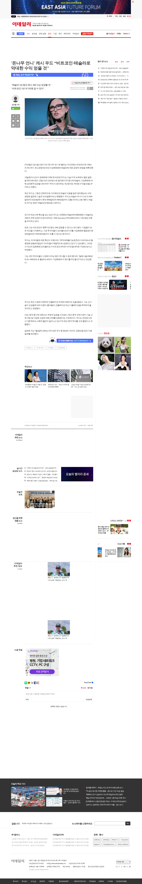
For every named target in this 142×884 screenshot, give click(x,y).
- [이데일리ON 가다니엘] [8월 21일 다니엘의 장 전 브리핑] (70, 845)
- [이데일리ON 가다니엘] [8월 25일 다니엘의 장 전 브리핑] (70, 839)
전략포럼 (106, 840)
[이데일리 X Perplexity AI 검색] (52, 75)
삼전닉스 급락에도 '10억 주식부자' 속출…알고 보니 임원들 (106, 805)
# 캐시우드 (40, 348)
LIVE (13, 16)
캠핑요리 (97, 844)
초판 (124, 16)
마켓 (119, 34)
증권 (49, 34)
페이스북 (13, 116)
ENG (110, 16)
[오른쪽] (53, 492)
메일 (13, 121)
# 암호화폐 (61, 348)
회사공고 (24, 881)
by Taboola (19, 440)
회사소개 (15, 881)
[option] (53, 16)
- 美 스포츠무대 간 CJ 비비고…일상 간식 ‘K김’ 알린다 (28, 845)
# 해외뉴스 (29, 348)
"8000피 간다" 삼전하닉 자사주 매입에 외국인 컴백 (103, 794)
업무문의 (42, 881)
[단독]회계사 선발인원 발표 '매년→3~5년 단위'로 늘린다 (105, 801)
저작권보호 (92, 881)
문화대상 (97, 840)
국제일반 (75, 34)
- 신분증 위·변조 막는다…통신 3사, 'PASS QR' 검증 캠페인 (29, 839)
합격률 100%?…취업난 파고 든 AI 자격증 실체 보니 (103, 788)
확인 (128, 823)
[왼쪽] (51, 492)
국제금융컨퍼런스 (109, 844)
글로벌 (34, 34)
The (126, 34)
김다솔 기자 (15, 105)
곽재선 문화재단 (123, 844)
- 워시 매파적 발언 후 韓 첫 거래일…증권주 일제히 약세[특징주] (30, 842)
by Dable (19, 523)
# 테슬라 (51, 348)
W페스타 (115, 840)
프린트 (18, 121)
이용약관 (51, 881)
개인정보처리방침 (121, 881)
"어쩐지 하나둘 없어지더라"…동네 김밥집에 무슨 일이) (43, 468)
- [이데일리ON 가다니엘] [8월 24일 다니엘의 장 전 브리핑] (70, 842)
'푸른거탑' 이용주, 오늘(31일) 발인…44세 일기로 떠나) (43, 481)
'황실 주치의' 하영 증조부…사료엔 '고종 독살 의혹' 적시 (105, 798)
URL (18, 125)
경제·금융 (42, 34)
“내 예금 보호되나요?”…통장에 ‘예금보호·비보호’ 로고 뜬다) (44, 477)
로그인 (129, 16)
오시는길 (33, 881)
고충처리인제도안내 (80, 881)
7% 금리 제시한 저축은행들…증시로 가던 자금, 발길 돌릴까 (106, 791)
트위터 (18, 116)
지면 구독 (90, 425)
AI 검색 (20, 34)
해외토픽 (67, 34)
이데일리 (32, 24)
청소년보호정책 (63, 881)
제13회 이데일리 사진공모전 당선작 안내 (35, 823)
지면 (120, 16)
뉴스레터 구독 (82, 425)
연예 (127, 62)
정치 (60, 34)
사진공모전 (124, 840)
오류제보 (101, 881)
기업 (54, 34)
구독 (116, 16)
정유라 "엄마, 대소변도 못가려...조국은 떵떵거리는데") (43, 471)
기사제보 (110, 881)
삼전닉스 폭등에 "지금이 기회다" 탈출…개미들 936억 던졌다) (45, 474)
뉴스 (116, 62)
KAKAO (13, 125)
